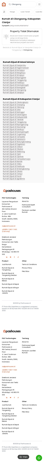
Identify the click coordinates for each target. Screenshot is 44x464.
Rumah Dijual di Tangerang (8, 269)
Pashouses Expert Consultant (28, 206)
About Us (25, 201)
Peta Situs (25, 271)
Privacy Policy (27, 268)
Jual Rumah (6, 264)
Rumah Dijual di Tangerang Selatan (9, 274)
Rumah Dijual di (14, 65)
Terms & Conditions (29, 264)
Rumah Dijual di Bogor (10, 288)
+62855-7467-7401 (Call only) (9, 230)
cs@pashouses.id (8, 226)
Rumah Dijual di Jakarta (8, 292)
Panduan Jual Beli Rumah (29, 211)
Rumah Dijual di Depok (10, 284)
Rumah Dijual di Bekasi (8, 280)
